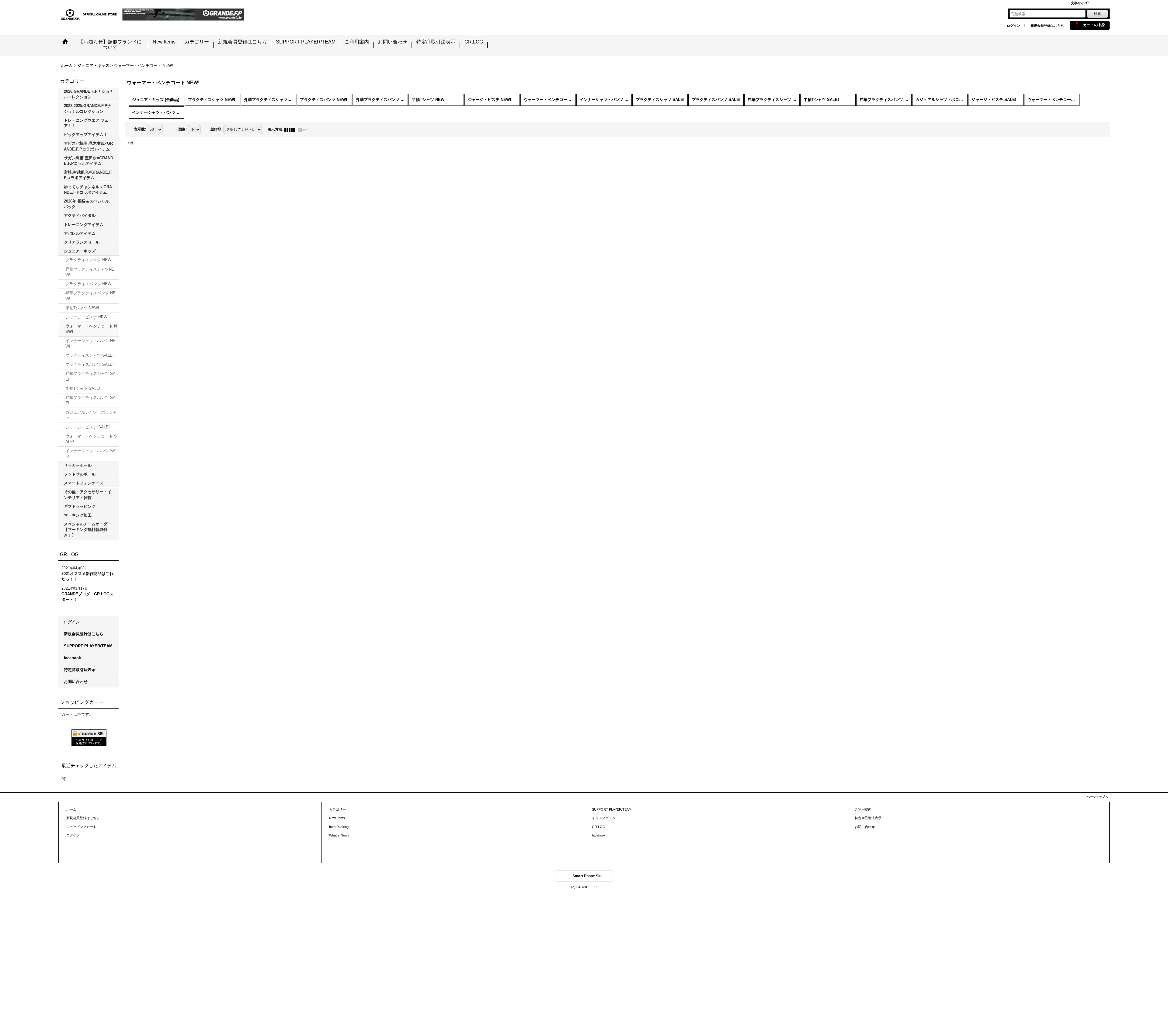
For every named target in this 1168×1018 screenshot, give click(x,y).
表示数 (140, 129)
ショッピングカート (81, 827)
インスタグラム (603, 818)
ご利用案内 (863, 809)
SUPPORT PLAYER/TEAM (88, 646)
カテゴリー (337, 809)
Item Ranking (339, 827)
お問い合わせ (76, 681)
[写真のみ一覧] (291, 129)
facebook (72, 658)
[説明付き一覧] (304, 129)
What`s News (339, 835)
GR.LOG (598, 827)
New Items (337, 818)
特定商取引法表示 (80, 669)
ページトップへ (1097, 796)
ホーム (71, 809)
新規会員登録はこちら (1047, 25)
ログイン (1013, 25)
